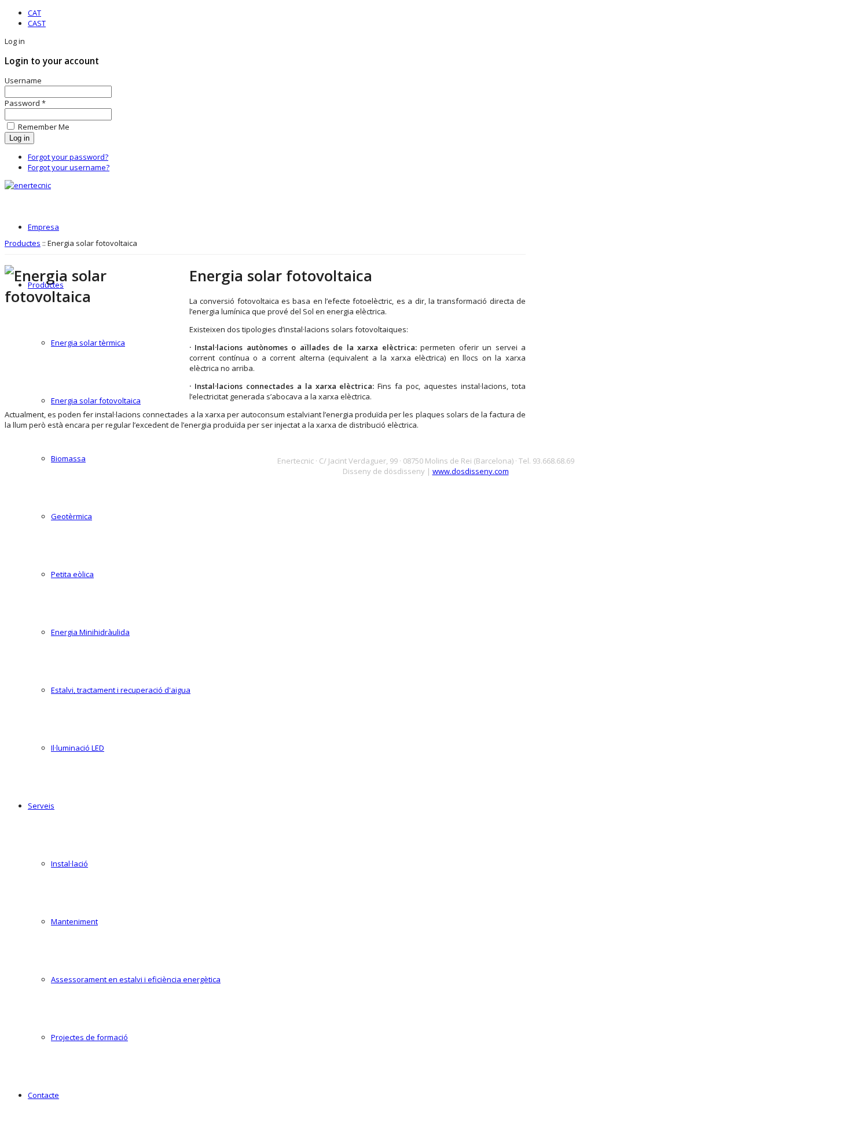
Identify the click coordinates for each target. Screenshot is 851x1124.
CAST (37, 23)
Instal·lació (69, 863)
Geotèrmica (71, 516)
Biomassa (68, 458)
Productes (46, 285)
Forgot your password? (68, 157)
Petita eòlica (72, 574)
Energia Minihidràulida (90, 632)
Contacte (43, 1095)
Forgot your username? (68, 167)
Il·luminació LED (77, 748)
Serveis (41, 805)
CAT (34, 13)
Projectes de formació (89, 1037)
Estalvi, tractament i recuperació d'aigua (120, 690)
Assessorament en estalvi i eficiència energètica (136, 979)
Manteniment (74, 921)
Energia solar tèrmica (88, 342)
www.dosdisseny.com (470, 471)
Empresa (43, 227)
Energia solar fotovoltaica (96, 400)
